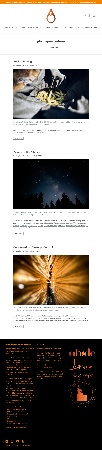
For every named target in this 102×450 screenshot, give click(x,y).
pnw (78, 225)
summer (43, 133)
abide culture (31, 130)
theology (29, 228)
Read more (18, 138)
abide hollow (45, 221)
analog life (61, 130)
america (46, 130)
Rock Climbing (22, 61)
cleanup (73, 316)
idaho (21, 133)
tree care (53, 321)
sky (87, 225)
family (73, 130)
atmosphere (30, 223)
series (82, 225)
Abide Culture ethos (16, 379)
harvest (52, 318)
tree (47, 321)
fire (20, 318)
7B (22, 221)
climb (68, 130)
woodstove (83, 321)
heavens (69, 223)
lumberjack (66, 318)
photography (71, 225)
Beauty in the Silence (26, 152)
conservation (82, 316)
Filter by (44, 47)
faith (45, 223)
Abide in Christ (56, 221)
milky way (23, 225)
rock (25, 133)
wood (76, 321)
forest (15, 133)
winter (71, 321)
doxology (39, 223)
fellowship (81, 130)
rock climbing (33, 133)
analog (53, 130)
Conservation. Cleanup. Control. (33, 247)
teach (22, 228)
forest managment (35, 318)
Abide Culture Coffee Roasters (20, 445)
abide (23, 130)
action (39, 130)
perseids (61, 225)
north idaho (32, 225)
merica (16, 225)
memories (82, 223)
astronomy (21, 223)
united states (63, 321)
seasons (35, 321)
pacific (40, 225)
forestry (62, 223)
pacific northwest (50, 225)
